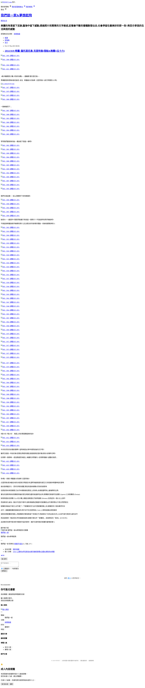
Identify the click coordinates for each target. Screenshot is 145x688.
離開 (11, 684)
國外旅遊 (16, 549)
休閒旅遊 (17, 34)
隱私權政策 (83, 660)
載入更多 (4, 559)
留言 (20, 544)
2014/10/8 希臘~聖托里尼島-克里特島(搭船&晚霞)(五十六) (35, 51)
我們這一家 (5, 532)
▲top (2, 555)
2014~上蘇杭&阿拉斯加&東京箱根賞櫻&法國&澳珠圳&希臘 (34, 551)
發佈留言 (4, 571)
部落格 (7, 40)
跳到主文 (4, 21)
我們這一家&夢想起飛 (16, 15)
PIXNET (58, 660)
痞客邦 (16, 544)
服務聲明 (91, 660)
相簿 (6, 38)
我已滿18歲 (5, 684)
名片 (6, 42)
